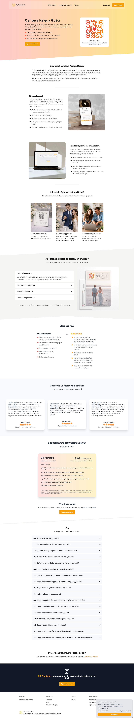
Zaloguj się (106, 5)
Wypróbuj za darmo (67, 512)
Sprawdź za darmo (32, 44)
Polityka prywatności (95, 699)
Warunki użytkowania (95, 702)
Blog (47, 702)
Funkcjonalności (64, 5)
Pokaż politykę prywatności (123, 711)
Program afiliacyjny (52, 705)
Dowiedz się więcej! (91, 656)
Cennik (77, 5)
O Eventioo (52, 5)
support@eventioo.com (26, 699)
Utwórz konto (118, 5)
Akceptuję (114, 714)
